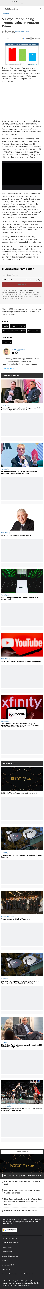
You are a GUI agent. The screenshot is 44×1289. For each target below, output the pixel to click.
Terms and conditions (9, 1238)
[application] (22, 174)
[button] (2, 9)
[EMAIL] (17, 352)
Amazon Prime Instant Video (14, 331)
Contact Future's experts (10, 1243)
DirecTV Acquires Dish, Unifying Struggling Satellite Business (23, 1191)
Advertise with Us (8, 1265)
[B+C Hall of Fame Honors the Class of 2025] (22, 1166)
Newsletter (38, 38)
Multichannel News (22, 31)
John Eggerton (9, 31)
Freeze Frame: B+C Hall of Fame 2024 (20, 1210)
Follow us (27, 38)
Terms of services (26, 290)
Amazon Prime (33, 331)
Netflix (5, 326)
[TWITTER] (13, 352)
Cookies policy (7, 1252)
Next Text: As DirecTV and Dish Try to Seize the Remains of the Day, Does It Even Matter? (23, 1201)
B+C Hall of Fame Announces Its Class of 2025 (22, 1182)
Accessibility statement (10, 1256)
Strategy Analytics (18, 326)
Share (7, 38)
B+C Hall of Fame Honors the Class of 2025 (23, 1175)
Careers (5, 1260)
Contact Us (6, 1269)
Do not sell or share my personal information (17, 1274)
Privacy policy (7, 1247)
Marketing (5, 14)
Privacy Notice (29, 292)
